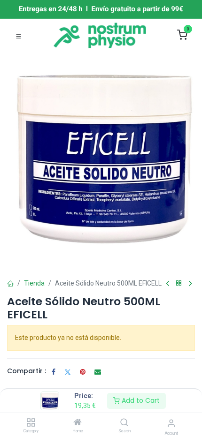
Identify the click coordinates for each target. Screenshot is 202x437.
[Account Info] (171, 423)
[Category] (30, 423)
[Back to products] (179, 283)
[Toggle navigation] (19, 35)
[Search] (124, 423)
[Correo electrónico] (97, 372)
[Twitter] (67, 372)
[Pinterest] (82, 372)
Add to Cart (140, 400)
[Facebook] (53, 372)
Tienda (34, 283)
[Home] (77, 423)
